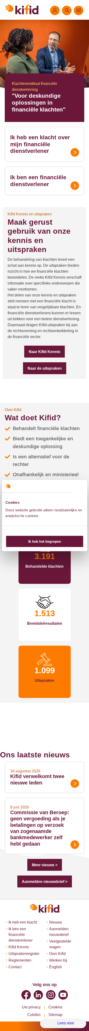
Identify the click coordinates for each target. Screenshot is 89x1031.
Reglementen (20, 960)
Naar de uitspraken (45, 368)
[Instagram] (51, 995)
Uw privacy (31, 1007)
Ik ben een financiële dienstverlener (38, 180)
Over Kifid (57, 954)
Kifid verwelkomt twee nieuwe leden (37, 779)
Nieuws (55, 922)
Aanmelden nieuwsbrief (59, 932)
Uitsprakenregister (24, 954)
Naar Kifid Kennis (44, 352)
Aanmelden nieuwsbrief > (44, 882)
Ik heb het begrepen (44, 541)
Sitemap (55, 1015)
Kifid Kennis (19, 947)
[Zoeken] (66, 10)
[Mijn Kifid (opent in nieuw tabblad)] (55, 10)
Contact (15, 967)
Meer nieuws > (44, 865)
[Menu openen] (78, 10)
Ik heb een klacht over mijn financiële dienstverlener (40, 144)
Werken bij (58, 960)
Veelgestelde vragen (60, 944)
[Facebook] (26, 995)
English (55, 967)
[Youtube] (63, 995)
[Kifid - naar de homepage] (22, 9)
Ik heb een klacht (23, 922)
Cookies (55, 1007)
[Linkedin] (38, 995)
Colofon (34, 1015)
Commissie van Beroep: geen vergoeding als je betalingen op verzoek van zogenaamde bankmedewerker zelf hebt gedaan (39, 828)
